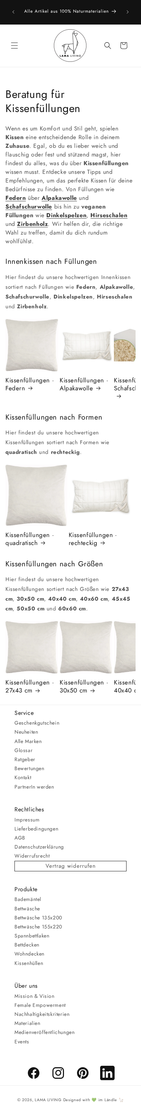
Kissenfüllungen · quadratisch (29, 539)
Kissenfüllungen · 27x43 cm (29, 686)
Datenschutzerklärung (39, 846)
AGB (19, 837)
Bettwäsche (27, 908)
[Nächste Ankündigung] (128, 12)
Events (21, 1041)
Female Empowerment (40, 1005)
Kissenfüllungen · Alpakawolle (84, 384)
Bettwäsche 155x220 (38, 926)
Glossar (23, 750)
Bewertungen (29, 768)
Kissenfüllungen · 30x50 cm (84, 686)
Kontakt (22, 777)
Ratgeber (24, 759)
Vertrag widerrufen (71, 866)
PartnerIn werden (34, 786)
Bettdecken (26, 944)
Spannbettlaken (31, 935)
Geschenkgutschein (36, 722)
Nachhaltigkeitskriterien (41, 1014)
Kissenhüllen (28, 963)
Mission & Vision (34, 996)
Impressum (26, 819)
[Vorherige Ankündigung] (13, 12)
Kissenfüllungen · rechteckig (93, 539)
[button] (14, 45)
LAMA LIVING (48, 1100)
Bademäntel (27, 899)
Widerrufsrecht (32, 855)
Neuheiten (26, 731)
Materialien (27, 1023)
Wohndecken (29, 953)
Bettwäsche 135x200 (38, 917)
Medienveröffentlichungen (44, 1032)
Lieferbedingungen (36, 828)
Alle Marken (28, 741)
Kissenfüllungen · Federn (29, 384)
